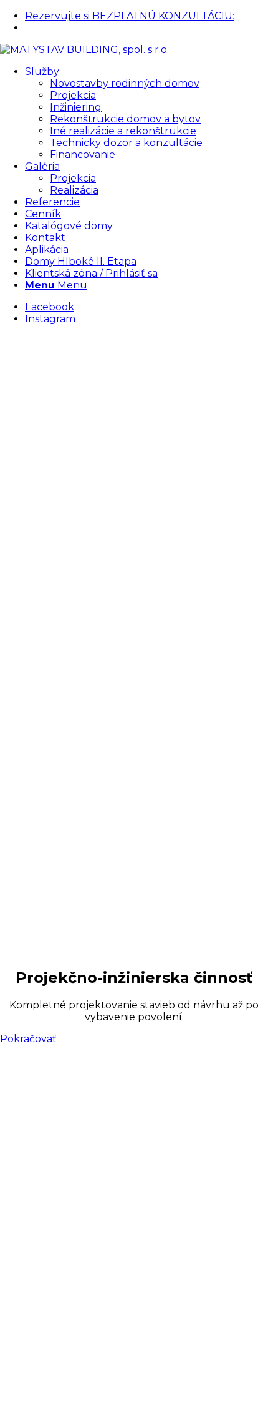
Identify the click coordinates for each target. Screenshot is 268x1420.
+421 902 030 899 (64, 28)
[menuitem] (146, 16)
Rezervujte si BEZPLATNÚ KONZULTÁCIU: (129, 16)
